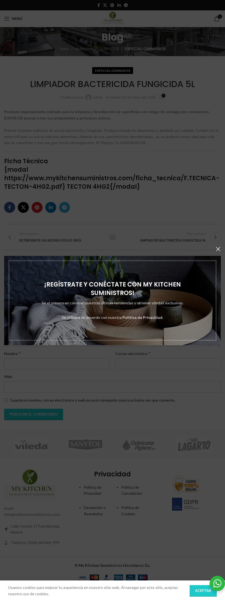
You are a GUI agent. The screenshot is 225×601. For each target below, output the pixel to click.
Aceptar (203, 590)
